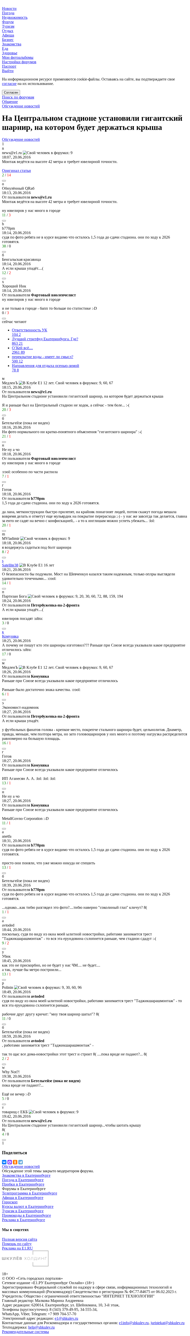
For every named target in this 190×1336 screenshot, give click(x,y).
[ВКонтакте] (4, 1162)
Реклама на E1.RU (17, 1248)
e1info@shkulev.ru (134, 1323)
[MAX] (9, 1162)
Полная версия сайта (19, 1239)
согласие (9, 83)
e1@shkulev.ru (66, 1318)
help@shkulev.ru (41, 1327)
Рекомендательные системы (25, 1332)
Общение (10, 102)
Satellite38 (10, 565)
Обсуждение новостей (21, 106)
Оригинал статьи (16, 170)
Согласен (11, 92)
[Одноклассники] (15, 1162)
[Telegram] (20, 1162)
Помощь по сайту (17, 1244)
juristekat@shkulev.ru (168, 1323)
